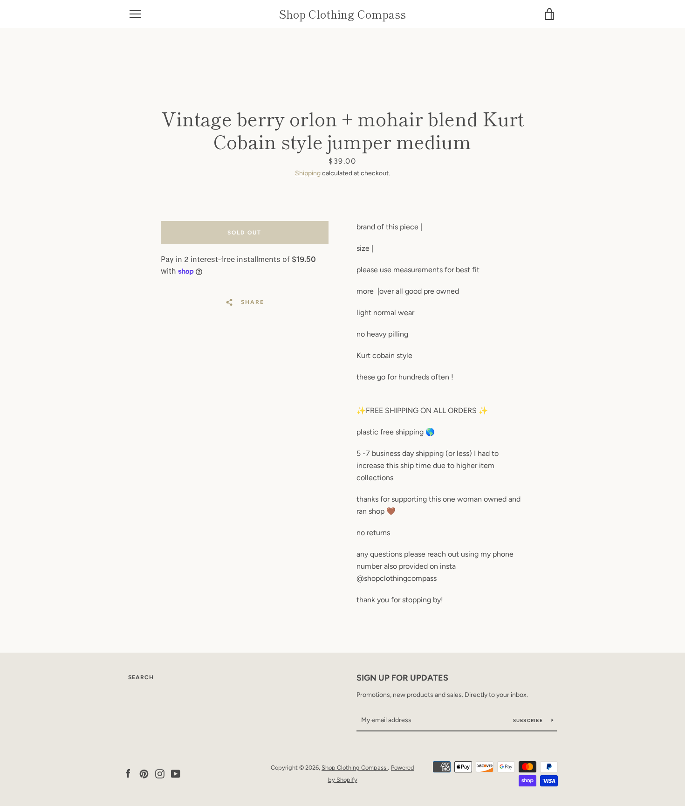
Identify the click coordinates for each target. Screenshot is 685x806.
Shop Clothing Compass (342, 14)
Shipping (308, 173)
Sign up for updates (402, 678)
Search (141, 677)
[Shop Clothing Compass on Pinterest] (144, 773)
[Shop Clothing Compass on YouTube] (175, 773)
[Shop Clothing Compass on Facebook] (128, 773)
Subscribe (529, 720)
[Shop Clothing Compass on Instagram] (159, 773)
